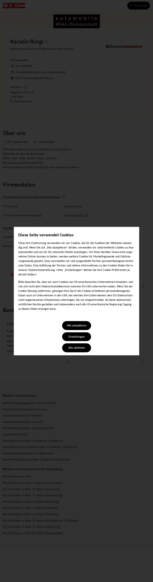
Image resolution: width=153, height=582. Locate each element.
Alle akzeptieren (76, 325)
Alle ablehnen (76, 348)
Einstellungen (76, 336)
